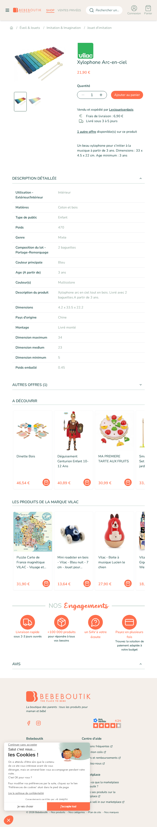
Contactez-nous (92, 763)
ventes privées (69, 10)
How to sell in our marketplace (101, 802)
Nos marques (111, 812)
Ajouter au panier (127, 95)
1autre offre (86, 131)
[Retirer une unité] (82, 95)
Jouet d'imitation (99, 28)
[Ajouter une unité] (102, 95)
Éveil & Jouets (30, 28)
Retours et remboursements (100, 758)
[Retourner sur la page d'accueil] (27, 10)
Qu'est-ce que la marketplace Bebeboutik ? (100, 784)
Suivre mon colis (92, 752)
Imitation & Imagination (64, 28)
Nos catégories (76, 812)
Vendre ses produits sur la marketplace (98, 794)
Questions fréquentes (95, 746)
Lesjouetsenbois (121, 109)
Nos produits (58, 812)
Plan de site (94, 812)
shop (50, 10)
